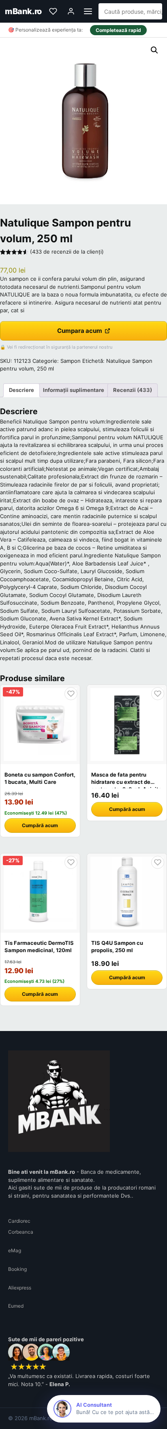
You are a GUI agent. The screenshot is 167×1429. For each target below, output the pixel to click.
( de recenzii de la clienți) (67, 251)
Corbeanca (20, 1232)
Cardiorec (19, 1221)
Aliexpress (19, 1288)
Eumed (16, 1306)
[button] (154, 50)
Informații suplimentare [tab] (73, 390)
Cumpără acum (40, 825)
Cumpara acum (79, 330)
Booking (17, 1269)
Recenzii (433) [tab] (132, 390)
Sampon (70, 361)
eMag (14, 1250)
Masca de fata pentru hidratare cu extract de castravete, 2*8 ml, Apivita (126, 781)
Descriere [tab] (21, 390)
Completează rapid (118, 30)
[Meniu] (88, 11)
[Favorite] (53, 11)
